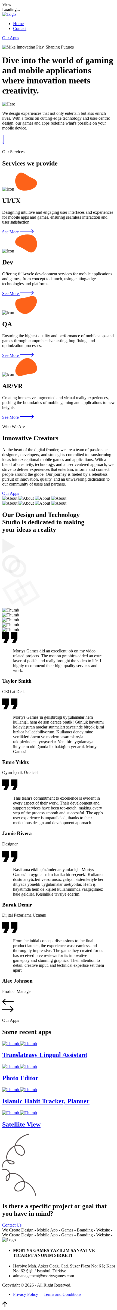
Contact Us (11, 1225)
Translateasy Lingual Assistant (44, 1054)
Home (18, 23)
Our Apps (10, 37)
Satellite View (21, 1124)
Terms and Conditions (62, 1294)
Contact (19, 28)
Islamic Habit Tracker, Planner (46, 1101)
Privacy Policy (25, 1294)
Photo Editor (20, 1078)
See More (11, 232)
